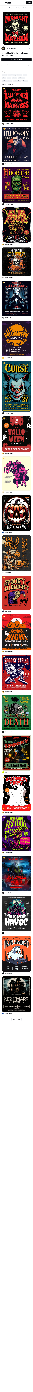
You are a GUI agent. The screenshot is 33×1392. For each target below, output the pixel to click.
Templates (12, 7)
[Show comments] (29, 65)
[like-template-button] (25, 48)
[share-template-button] (29, 48)
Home (3, 7)
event (27, 7)
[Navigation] (2, 2)
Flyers (20, 7)
